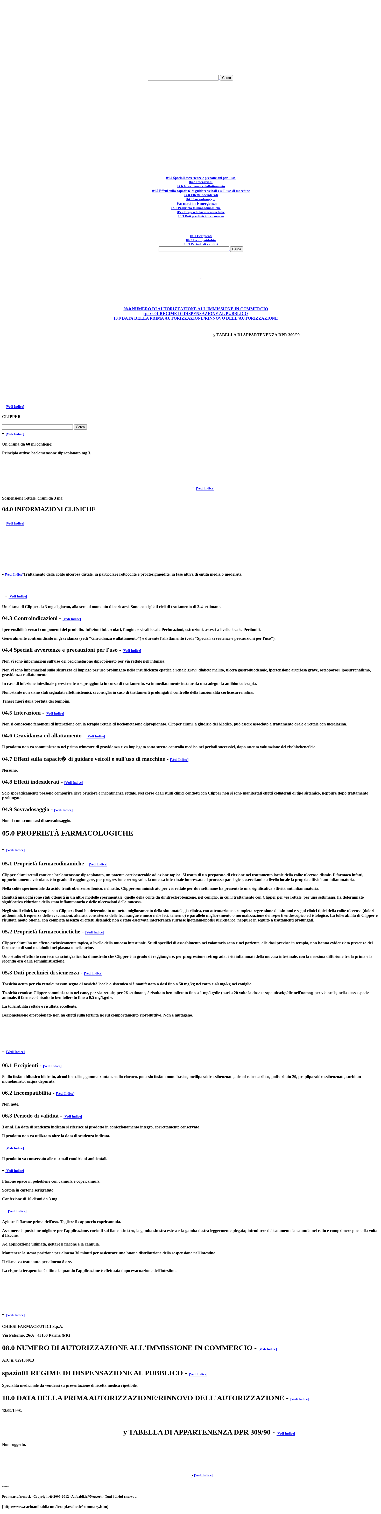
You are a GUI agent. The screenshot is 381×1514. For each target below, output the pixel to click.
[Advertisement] (190, 38)
